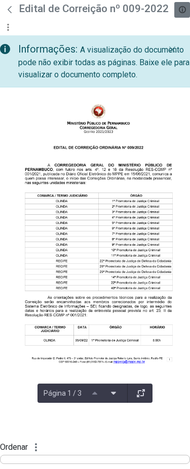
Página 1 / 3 (63, 393)
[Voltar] (9, 9)
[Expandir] (140, 393)
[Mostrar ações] (8, 27)
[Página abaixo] (113, 393)
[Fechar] (172, 49)
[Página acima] (94, 393)
